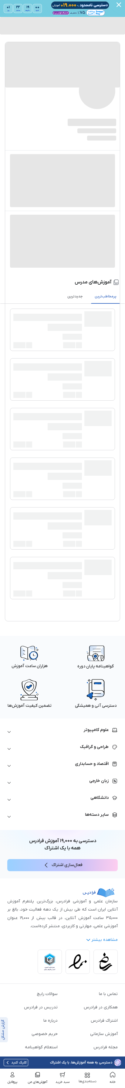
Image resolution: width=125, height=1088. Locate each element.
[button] (62, 732)
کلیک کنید (19, 1062)
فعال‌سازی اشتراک (67, 865)
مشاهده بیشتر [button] (104, 940)
